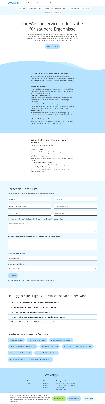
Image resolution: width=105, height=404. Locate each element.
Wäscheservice (20, 8)
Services (31, 3)
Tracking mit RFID (61, 389)
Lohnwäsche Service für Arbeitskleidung (23, 346)
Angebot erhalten (52, 46)
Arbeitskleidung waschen (50, 346)
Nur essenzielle (74, 399)
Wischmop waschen (16, 340)
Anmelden (91, 3)
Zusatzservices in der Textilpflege (79, 8)
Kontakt (49, 3)
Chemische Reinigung (35, 8)
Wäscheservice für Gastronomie (20, 353)
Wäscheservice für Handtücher (61, 340)
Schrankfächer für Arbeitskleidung (66, 383)
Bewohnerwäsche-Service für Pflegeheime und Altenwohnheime (30, 359)
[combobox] (75, 206)
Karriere (45, 383)
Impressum (14, 402)
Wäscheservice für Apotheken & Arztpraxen (78, 346)
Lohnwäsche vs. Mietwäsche (52, 12)
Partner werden (31, 383)
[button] (52, 302)
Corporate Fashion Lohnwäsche (46, 353)
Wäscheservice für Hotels (37, 340)
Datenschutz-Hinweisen (34, 400)
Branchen (40, 3)
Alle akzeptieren (59, 399)
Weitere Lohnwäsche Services (29, 334)
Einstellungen (88, 399)
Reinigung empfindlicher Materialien (55, 8)
